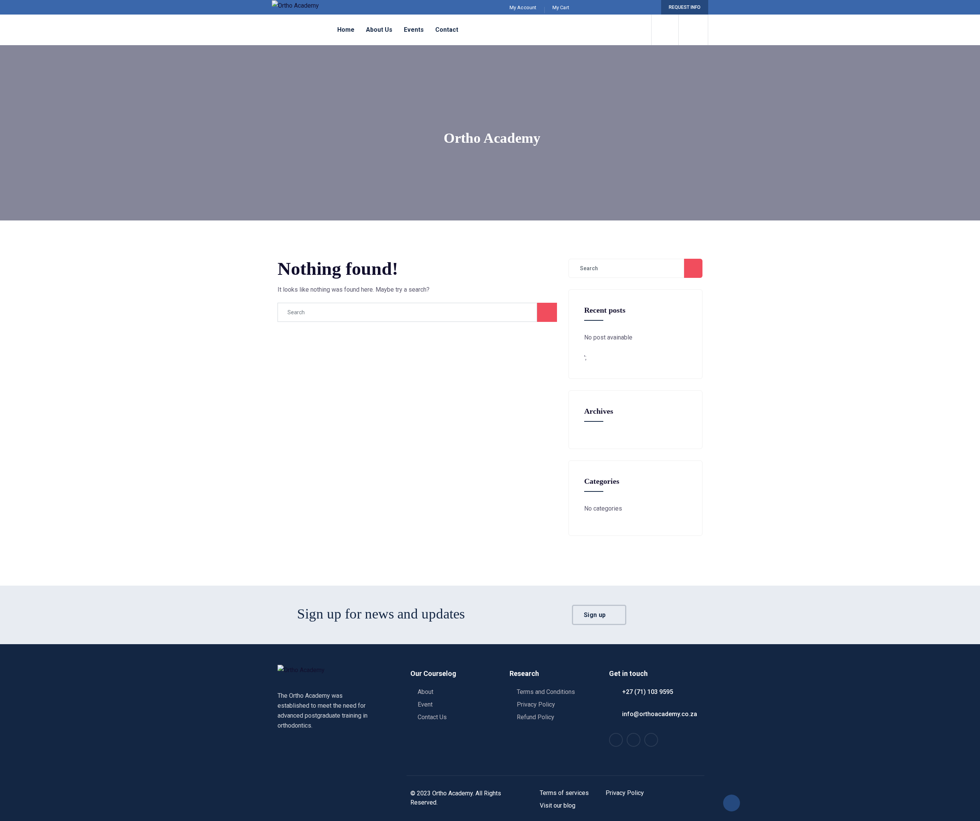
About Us (379, 29)
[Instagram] (637, 7)
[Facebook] (626, 7)
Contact (446, 29)
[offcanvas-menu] (693, 30)
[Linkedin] (649, 7)
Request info (685, 7)
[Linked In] (651, 740)
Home (345, 29)
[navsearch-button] (664, 29)
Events (414, 29)
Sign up (595, 615)
